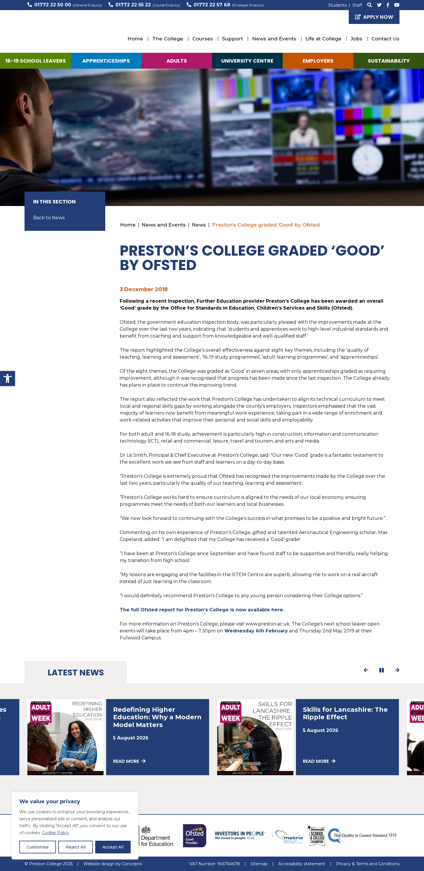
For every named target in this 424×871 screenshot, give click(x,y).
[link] (7, 378)
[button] (366, 670)
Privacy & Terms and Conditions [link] (367, 863)
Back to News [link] (49, 217)
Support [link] (232, 39)
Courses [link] (202, 39)
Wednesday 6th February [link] (255, 631)
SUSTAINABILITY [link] (389, 60)
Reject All (76, 847)
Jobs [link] (356, 39)
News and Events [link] (274, 39)
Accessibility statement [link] (301, 863)
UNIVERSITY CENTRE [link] (247, 60)
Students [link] (337, 5)
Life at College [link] (323, 39)
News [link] (199, 225)
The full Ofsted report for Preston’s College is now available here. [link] (202, 609)
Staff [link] (357, 5)
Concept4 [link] (132, 863)
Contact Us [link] (385, 39)
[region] (75, 825)
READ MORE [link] (126, 761)
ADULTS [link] (176, 60)
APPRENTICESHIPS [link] (106, 60)
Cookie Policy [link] (55, 832)
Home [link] (135, 39)
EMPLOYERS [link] (318, 60)
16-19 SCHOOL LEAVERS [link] (35, 60)
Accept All (112, 847)
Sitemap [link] (259, 863)
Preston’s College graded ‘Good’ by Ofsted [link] (266, 225)
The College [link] (167, 39)
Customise (38, 847)
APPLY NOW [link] (378, 16)
